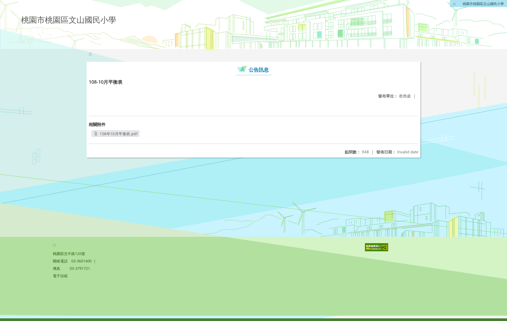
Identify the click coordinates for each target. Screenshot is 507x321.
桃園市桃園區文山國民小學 (483, 3)
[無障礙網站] (377, 249)
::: (454, 3)
